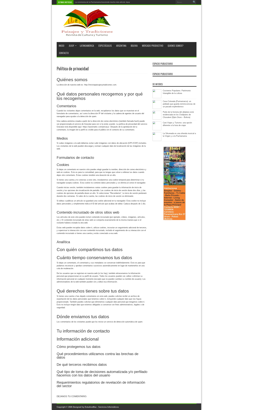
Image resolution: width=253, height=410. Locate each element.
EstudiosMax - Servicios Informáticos (102, 407)
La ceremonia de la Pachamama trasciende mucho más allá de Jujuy (102, 2)
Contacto (64, 53)
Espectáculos (105, 45)
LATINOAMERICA (87, 45)
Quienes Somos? (175, 45)
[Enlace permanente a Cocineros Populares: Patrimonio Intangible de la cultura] (157, 97)
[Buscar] (194, 2)
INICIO (61, 45)
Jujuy (71, 45)
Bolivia (134, 45)
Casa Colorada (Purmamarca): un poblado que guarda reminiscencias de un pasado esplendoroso (179, 104)
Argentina (121, 45)
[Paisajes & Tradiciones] (85, 34)
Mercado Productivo (152, 45)
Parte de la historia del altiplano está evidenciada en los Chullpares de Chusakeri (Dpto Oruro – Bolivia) (178, 114)
